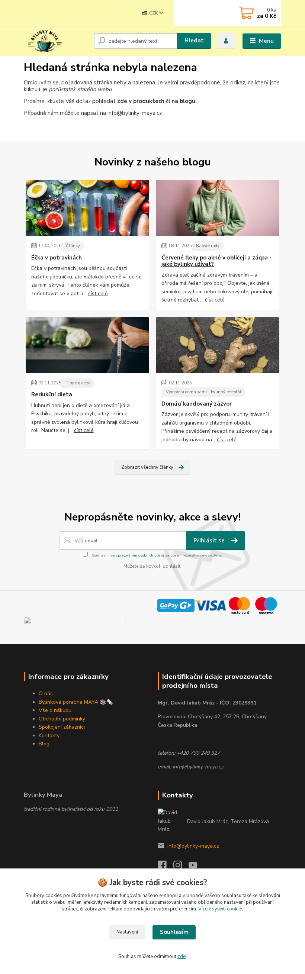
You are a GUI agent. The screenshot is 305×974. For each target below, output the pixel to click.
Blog (44, 743)
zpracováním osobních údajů (140, 555)
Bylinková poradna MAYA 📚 (72, 702)
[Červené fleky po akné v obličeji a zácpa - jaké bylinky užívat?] (217, 208)
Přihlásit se (209, 540)
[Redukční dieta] (87, 345)
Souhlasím (174, 932)
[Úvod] (56, 41)
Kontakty (49, 735)
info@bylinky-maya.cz (193, 845)
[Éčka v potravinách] (87, 208)
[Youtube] (196, 867)
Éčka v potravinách (56, 258)
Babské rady (207, 246)
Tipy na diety (78, 383)
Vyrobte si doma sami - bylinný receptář (203, 392)
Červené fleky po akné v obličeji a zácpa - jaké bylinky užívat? (216, 261)
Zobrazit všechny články (147, 467)
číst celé (98, 293)
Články (73, 246)
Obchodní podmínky (62, 718)
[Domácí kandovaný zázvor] (217, 345)
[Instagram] (181, 867)
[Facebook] (165, 867)
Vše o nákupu (55, 710)
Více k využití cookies (221, 909)
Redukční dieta (51, 394)
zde (181, 956)
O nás (46, 693)
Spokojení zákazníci (62, 726)
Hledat (194, 40)
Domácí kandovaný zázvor (196, 404)
